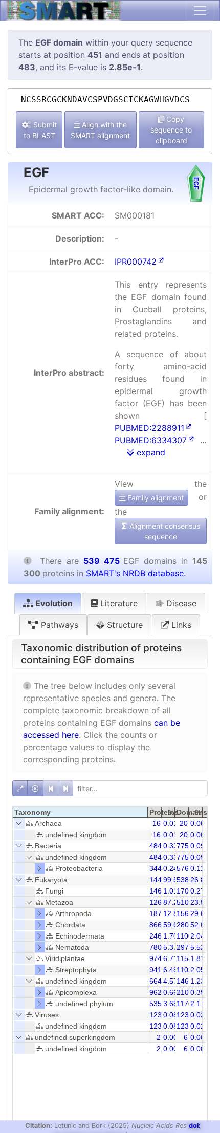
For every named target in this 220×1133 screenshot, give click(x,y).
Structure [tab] (123, 625)
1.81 (197, 958)
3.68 (170, 1003)
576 (183, 868)
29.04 (199, 913)
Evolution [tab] (53, 603)
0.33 (170, 846)
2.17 (197, 1003)
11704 (186, 1003)
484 (155, 846)
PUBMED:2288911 (149, 428)
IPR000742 (136, 261)
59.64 (172, 925)
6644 (157, 981)
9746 (157, 958)
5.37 (170, 947)
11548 (186, 958)
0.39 (197, 992)
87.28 (172, 902)
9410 (157, 970)
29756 (187, 947)
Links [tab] (180, 625)
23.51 (199, 902)
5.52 (197, 947)
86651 (159, 925)
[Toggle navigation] (200, 11)
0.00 (197, 823)
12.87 (172, 913)
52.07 (199, 925)
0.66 (170, 992)
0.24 (170, 868)
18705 (159, 913)
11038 (186, 970)
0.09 (197, 846)
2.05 (197, 970)
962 (155, 992)
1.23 (197, 981)
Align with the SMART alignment (100, 130)
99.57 (172, 880)
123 (155, 1015)
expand (149, 452)
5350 (157, 1003)
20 (184, 823)
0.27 (197, 891)
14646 (187, 981)
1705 (185, 891)
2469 (157, 936)
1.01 (170, 891)
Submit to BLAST (40, 130)
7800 (157, 947)
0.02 (197, 1015)
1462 (157, 891)
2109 (185, 992)
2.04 (197, 936)
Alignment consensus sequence (163, 531)
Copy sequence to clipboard (171, 130)
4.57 (170, 981)
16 (156, 823)
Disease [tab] (180, 603)
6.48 (170, 970)
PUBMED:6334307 (151, 440)
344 (155, 868)
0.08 (170, 1015)
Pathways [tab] (58, 625)
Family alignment (154, 497)
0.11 (197, 868)
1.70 (170, 936)
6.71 (170, 958)
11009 (186, 936)
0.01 (170, 823)
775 (183, 846)
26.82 (199, 880)
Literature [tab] (118, 603)
